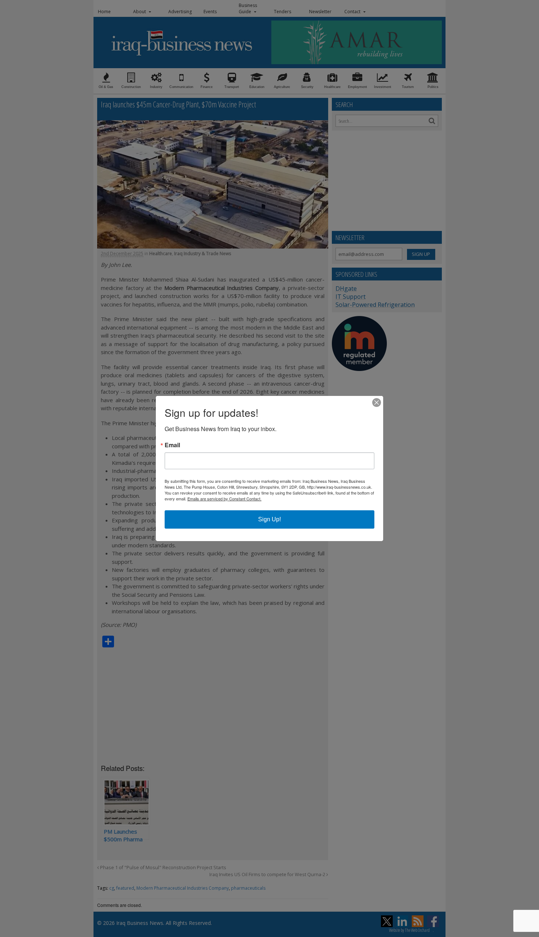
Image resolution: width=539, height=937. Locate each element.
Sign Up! (269, 519)
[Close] (376, 402)
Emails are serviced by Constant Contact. (224, 498)
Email (172, 445)
